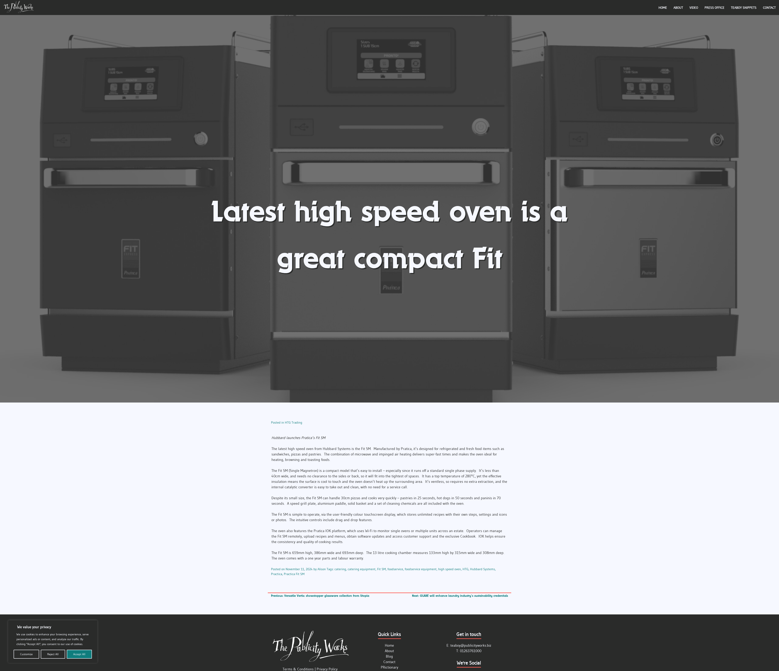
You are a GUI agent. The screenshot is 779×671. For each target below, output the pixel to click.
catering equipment (362, 569)
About (678, 7)
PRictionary (389, 667)
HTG (465, 569)
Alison (321, 569)
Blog (389, 656)
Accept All (79, 654)
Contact (769, 7)
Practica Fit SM (294, 574)
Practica (276, 574)
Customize (26, 654)
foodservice (395, 569)
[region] (52, 641)
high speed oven (449, 569)
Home (662, 7)
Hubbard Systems (482, 569)
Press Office (714, 7)
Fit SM (381, 569)
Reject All (53, 654)
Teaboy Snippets (743, 7)
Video (694, 7)
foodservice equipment (421, 569)
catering (340, 569)
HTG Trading (293, 422)
